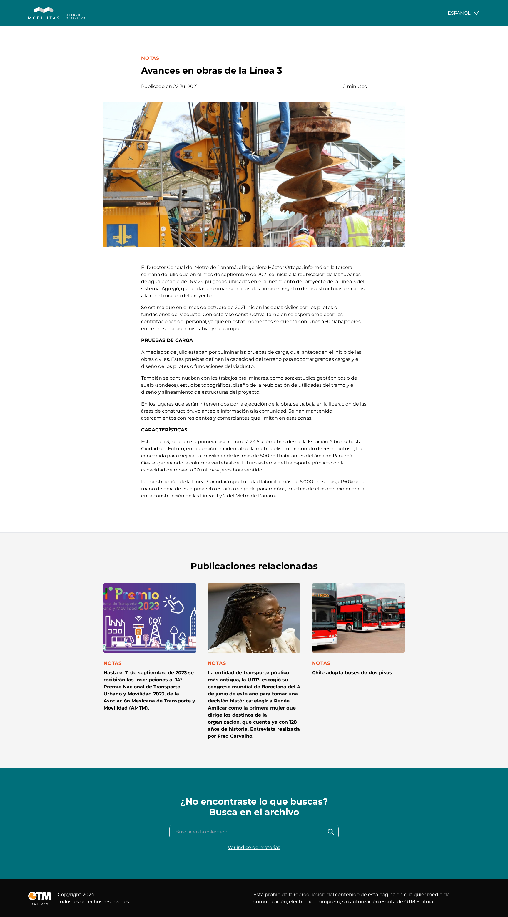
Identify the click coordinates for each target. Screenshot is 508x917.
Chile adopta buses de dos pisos (352, 672)
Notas (150, 58)
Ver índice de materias (254, 847)
